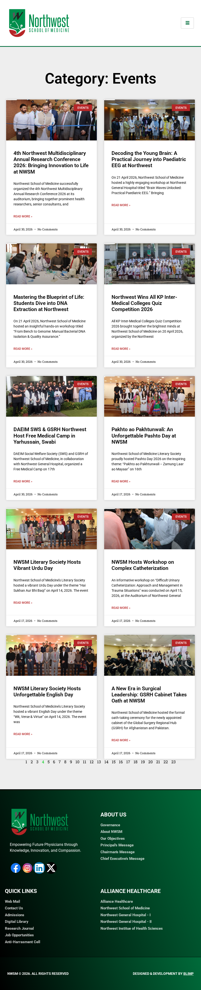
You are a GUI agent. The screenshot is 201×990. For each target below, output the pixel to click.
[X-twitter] (51, 868)
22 (165, 761)
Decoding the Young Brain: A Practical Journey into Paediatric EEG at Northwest (149, 159)
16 (121, 761)
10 (77, 761)
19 (143, 761)
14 (106, 761)
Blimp (188, 974)
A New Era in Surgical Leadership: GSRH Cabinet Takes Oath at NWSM (149, 695)
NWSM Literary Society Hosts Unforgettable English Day (47, 692)
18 (136, 761)
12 (92, 761)
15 (113, 761)
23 (173, 761)
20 (150, 761)
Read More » (22, 216)
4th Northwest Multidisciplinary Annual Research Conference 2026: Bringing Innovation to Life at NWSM (50, 162)
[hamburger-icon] (187, 23)
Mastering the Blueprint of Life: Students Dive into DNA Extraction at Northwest (48, 303)
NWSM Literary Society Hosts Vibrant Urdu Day (47, 565)
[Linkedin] (39, 868)
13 (99, 761)
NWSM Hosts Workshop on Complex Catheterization (143, 565)
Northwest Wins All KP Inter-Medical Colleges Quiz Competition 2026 (144, 303)
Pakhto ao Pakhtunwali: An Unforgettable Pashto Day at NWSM (144, 435)
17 (128, 761)
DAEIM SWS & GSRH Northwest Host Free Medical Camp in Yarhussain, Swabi (49, 435)
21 (158, 761)
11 (84, 761)
